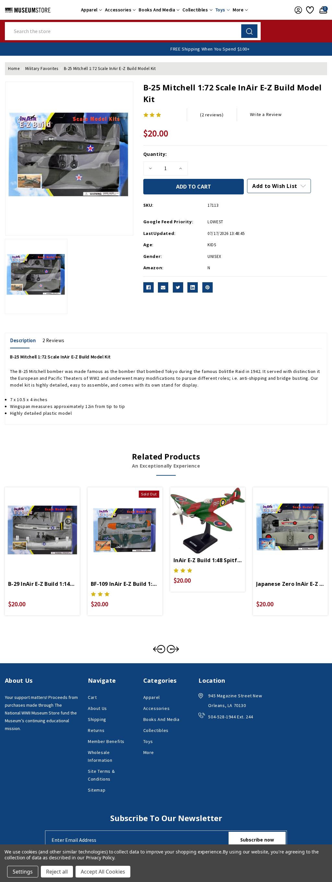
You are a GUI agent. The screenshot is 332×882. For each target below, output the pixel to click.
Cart (92, 697)
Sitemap (96, 790)
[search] (249, 31)
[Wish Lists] (309, 10)
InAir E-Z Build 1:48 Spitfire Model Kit (207, 560)
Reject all (57, 871)
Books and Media (157, 10)
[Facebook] (148, 287)
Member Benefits (106, 741)
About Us (97, 708)
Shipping (97, 719)
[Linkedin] (192, 287)
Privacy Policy (100, 857)
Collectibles (195, 10)
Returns (96, 730)
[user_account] (297, 10)
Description (23, 340)
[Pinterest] (207, 287)
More (238, 10)
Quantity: (155, 154)
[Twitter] (178, 287)
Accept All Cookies (103, 871)
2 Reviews (53, 340)
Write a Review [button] (265, 114)
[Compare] (50, 525)
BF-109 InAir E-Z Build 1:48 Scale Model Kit (125, 583)
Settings (23, 871)
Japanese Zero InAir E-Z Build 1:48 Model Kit (290, 583)
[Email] (163, 287)
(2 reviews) (212, 115)
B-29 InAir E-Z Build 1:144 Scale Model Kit (42, 583)
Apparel (89, 10)
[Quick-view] (35, 525)
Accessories (118, 10)
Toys (220, 10)
